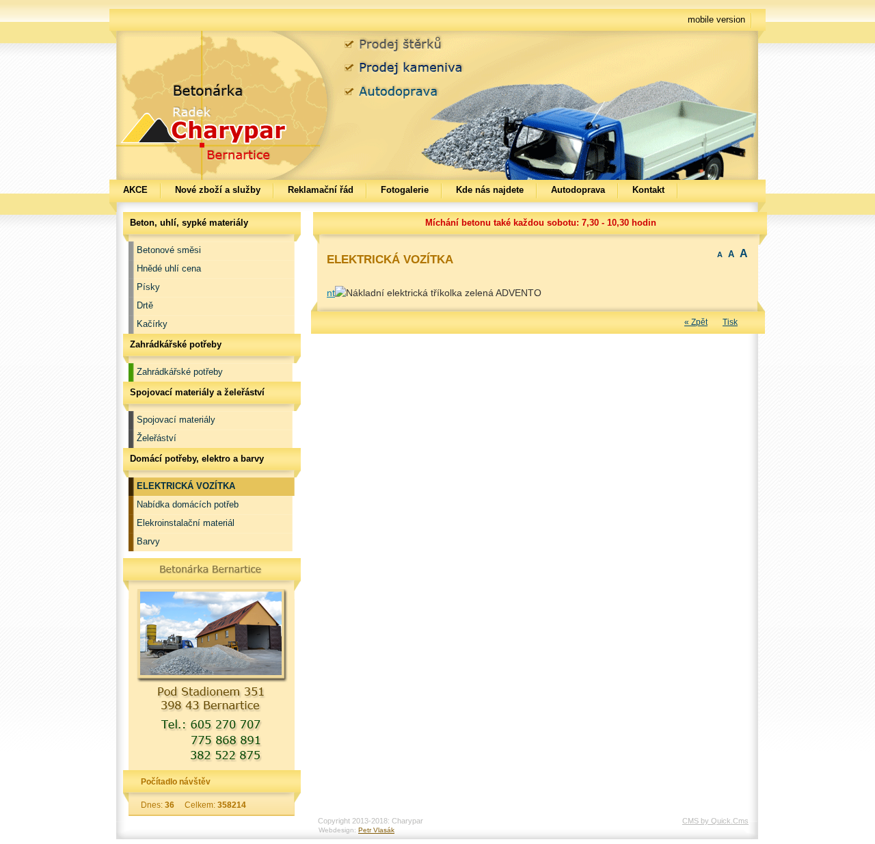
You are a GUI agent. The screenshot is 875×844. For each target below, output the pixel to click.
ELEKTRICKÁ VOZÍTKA (186, 486)
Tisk (730, 322)
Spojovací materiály (176, 419)
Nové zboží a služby (217, 190)
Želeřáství (156, 438)
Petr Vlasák (376, 830)
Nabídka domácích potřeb (188, 504)
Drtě (145, 305)
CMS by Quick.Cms (715, 821)
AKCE (135, 190)
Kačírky (152, 324)
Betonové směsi (169, 250)
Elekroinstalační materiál (185, 523)
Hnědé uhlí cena (169, 268)
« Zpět (696, 322)
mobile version (716, 19)
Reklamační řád (320, 190)
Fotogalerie (405, 190)
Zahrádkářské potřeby (180, 372)
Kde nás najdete (490, 190)
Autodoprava (578, 190)
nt (331, 292)
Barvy (148, 541)
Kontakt (648, 190)
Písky (148, 287)
